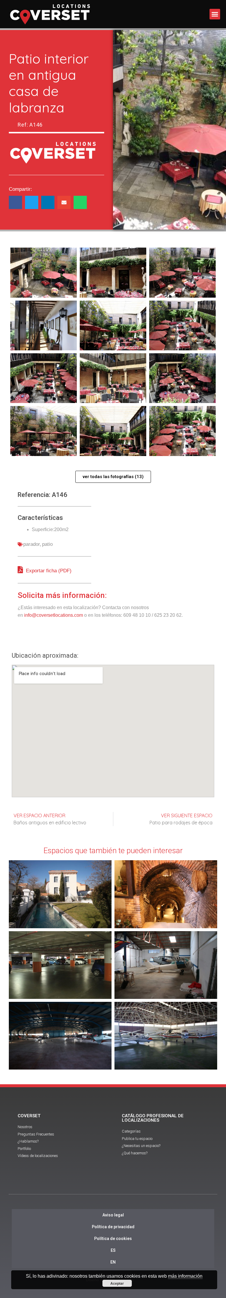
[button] (215, 14)
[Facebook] (96, 1183)
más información (185, 1276)
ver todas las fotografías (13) (113, 476)
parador (31, 544)
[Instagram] (129, 1183)
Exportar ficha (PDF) (48, 570)
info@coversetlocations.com (53, 615)
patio (47, 544)
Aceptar (117, 1283)
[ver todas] (43, 272)
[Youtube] (113, 1183)
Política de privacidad (113, 1226)
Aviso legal (113, 1215)
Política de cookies (113, 1238)
